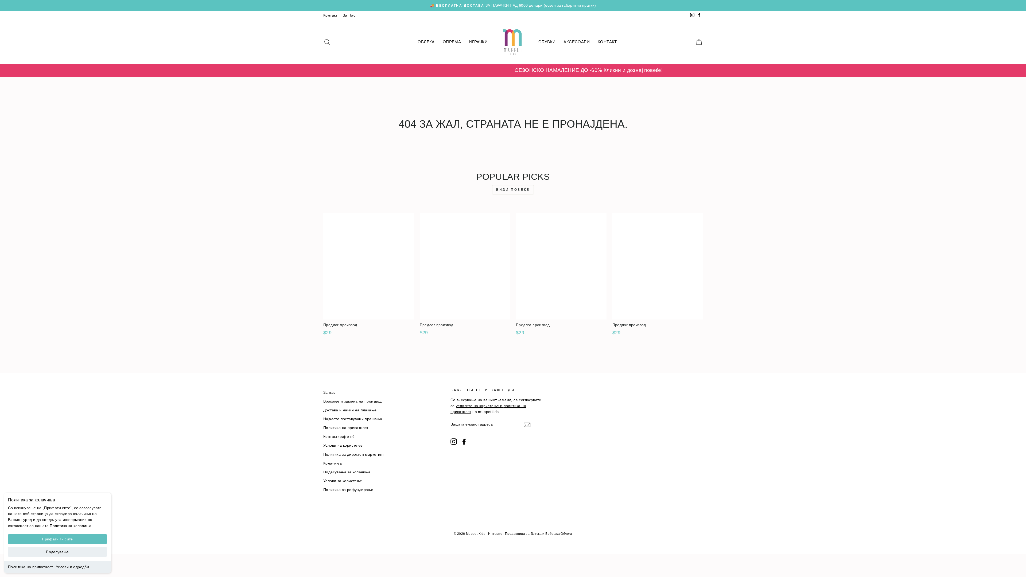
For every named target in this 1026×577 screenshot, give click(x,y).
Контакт (330, 15)
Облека (426, 42)
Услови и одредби (72, 567)
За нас (329, 393)
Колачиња (332, 463)
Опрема (452, 42)
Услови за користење (342, 481)
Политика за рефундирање (348, 490)
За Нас (349, 15)
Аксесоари (576, 42)
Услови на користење (343, 445)
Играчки (478, 42)
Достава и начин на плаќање (349, 410)
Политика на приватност (30, 567)
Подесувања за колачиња (347, 472)
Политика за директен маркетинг (353, 455)
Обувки (546, 42)
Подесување (57, 552)
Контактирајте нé (339, 437)
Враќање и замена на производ (352, 401)
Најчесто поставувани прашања (352, 419)
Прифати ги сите (57, 539)
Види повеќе (513, 190)
